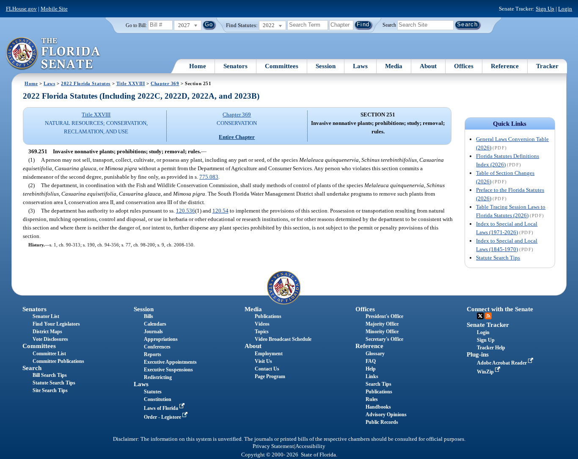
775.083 (208, 177)
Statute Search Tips (498, 257)
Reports (152, 354)
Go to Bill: (136, 25)
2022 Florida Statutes (85, 83)
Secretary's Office (384, 339)
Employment (269, 354)
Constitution (157, 399)
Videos (262, 324)
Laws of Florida (161, 408)
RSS (488, 315)
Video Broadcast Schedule (283, 339)
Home (197, 66)
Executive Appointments (170, 362)
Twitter (480, 315)
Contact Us (267, 369)
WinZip (486, 372)
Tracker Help (491, 348)
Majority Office (382, 324)
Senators (235, 66)
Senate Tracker (488, 324)
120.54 (220, 210)
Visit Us (263, 361)
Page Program (270, 376)
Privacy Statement (273, 446)
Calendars (155, 324)
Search (389, 24)
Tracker (547, 66)
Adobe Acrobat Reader (502, 363)
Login (565, 9)
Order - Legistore (163, 417)
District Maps (47, 332)
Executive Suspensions (168, 370)
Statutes (153, 392)
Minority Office (382, 332)
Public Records (382, 422)
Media (393, 66)
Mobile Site (54, 9)
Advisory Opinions (386, 415)
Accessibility (310, 446)
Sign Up (545, 9)
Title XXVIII (130, 83)
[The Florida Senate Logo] (53, 53)
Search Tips (378, 384)
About (428, 66)
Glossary (375, 354)
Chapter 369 (165, 83)
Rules (372, 399)
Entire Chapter (237, 137)
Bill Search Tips (50, 375)
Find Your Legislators (56, 324)
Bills (148, 316)
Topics (262, 332)
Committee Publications (58, 361)
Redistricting (158, 377)
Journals (153, 332)
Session (326, 66)
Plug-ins (478, 354)
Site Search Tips (50, 390)
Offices (463, 66)
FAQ (371, 361)
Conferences (157, 347)
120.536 (185, 210)
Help (371, 369)
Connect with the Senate (500, 309)
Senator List (46, 316)
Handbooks (378, 407)
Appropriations (161, 339)
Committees (281, 66)
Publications (268, 316)
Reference (505, 66)
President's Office (384, 316)
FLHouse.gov (21, 9)
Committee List (49, 354)
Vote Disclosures (50, 339)
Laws (360, 66)
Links (372, 376)
